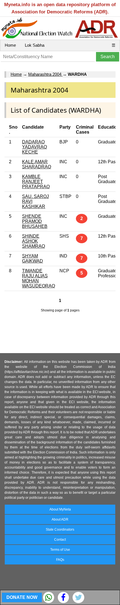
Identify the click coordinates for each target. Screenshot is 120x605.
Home (10, 45)
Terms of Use (60, 550)
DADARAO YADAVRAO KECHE (34, 147)
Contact (60, 540)
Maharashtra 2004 (45, 74)
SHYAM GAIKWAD (32, 258)
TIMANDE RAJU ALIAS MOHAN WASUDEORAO (38, 278)
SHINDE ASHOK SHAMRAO (33, 241)
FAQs (60, 560)
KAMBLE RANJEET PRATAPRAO (36, 181)
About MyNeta (60, 509)
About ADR (60, 519)
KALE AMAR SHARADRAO (36, 164)
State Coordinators (60, 529)
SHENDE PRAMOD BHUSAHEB (34, 221)
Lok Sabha (34, 45)
